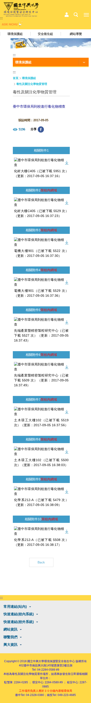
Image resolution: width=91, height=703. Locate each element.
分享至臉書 (41, 129)
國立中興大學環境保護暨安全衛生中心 (51, 661)
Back (41, 562)
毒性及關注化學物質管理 (31, 84)
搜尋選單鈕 (75, 14)
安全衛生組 (45, 34)
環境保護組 (15, 34)
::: (1, 18)
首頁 (15, 78)
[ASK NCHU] (11, 25)
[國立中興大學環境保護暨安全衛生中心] (21, 9)
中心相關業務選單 (66, 14)
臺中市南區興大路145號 (39, 665)
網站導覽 (76, 34)
